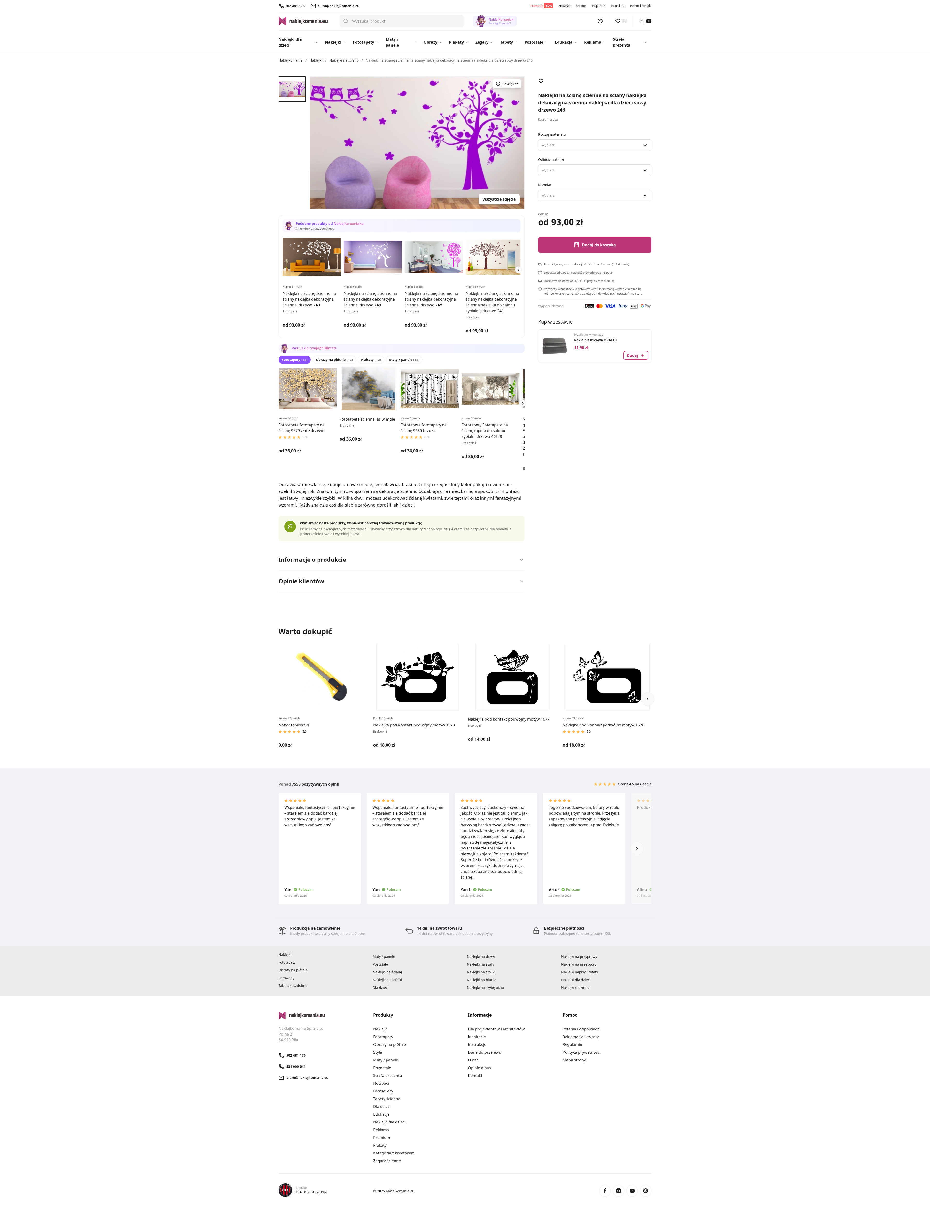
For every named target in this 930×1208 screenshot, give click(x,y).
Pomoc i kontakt (640, 6)
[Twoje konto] (600, 21)
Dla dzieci (380, 987)
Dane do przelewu (484, 1052)
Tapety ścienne (386, 1098)
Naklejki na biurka (481, 979)
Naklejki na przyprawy (579, 956)
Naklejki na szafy (480, 964)
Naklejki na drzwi (481, 956)
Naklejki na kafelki (387, 979)
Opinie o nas (479, 1067)
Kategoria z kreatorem (394, 1153)
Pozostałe (534, 42)
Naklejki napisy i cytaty (579, 972)
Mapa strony (574, 1060)
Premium (381, 1137)
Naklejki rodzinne (575, 987)
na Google (643, 784)
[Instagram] (618, 1191)
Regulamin (572, 1044)
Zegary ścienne (387, 1160)
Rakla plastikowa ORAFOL (596, 340)
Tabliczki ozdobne (293, 985)
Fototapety (363, 42)
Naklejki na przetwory (578, 964)
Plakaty (456, 42)
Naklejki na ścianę (387, 972)
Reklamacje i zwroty (581, 1036)
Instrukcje (617, 6)
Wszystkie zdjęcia (499, 199)
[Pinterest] (645, 1191)
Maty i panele (392, 42)
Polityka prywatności (582, 1052)
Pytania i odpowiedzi (581, 1029)
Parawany (286, 977)
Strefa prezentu (621, 42)
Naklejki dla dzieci (290, 42)
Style (377, 1052)
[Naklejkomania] (323, 1015)
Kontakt (475, 1075)
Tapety (506, 42)
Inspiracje (598, 6)
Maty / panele (404, 359)
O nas (473, 1060)
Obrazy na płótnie (334, 359)
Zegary (481, 42)
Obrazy (430, 42)
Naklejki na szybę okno (485, 987)
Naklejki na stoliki (481, 972)
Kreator (581, 6)
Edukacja (564, 42)
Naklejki (333, 42)
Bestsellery (383, 1091)
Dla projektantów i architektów (496, 1029)
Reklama (592, 42)
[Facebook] (605, 1191)
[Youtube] (632, 1191)
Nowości (564, 6)
